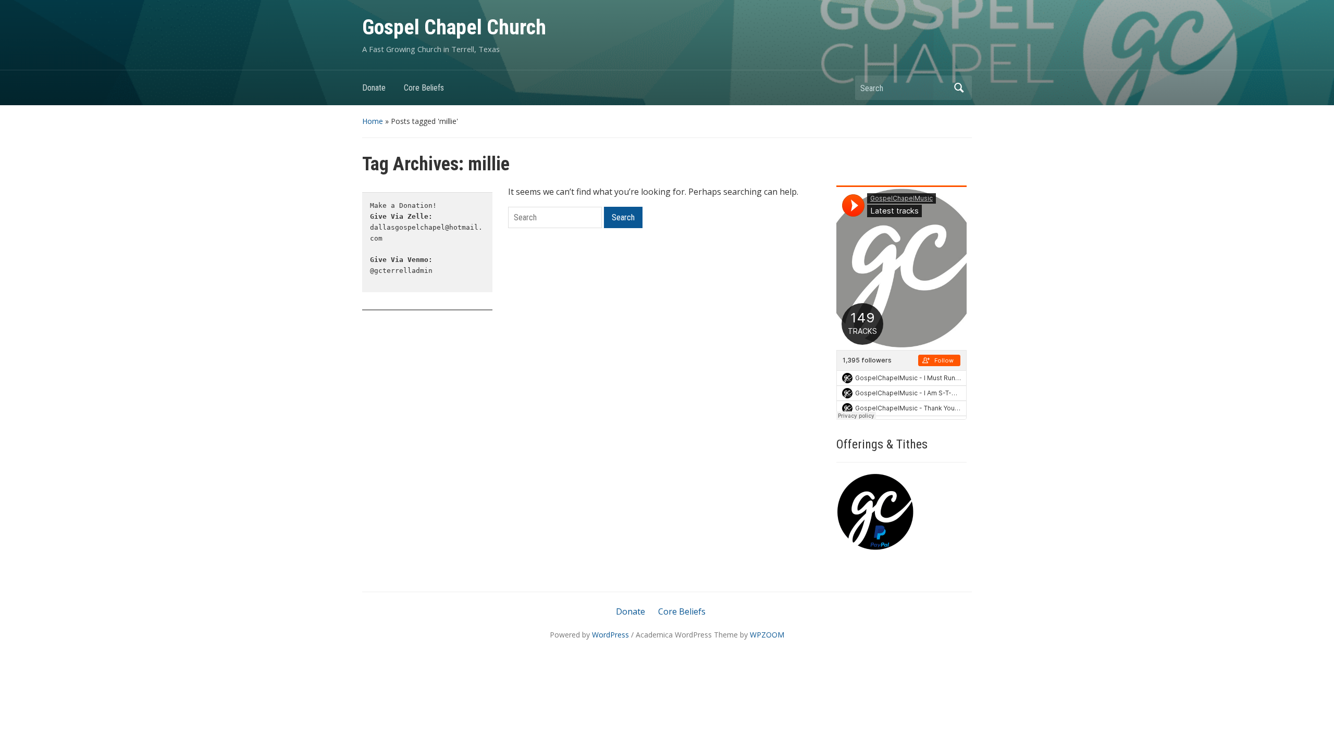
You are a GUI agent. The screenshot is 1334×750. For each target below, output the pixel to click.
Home (372, 121)
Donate (374, 88)
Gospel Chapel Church (454, 27)
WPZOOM (767, 635)
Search (959, 87)
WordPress (610, 635)
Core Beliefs (424, 88)
